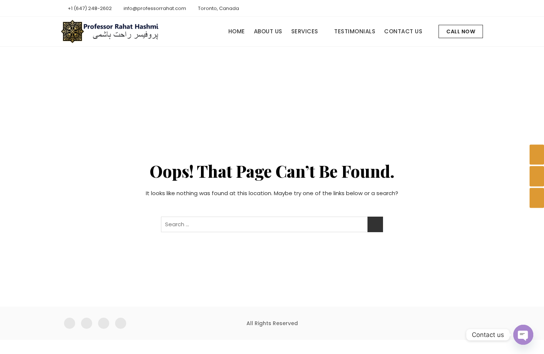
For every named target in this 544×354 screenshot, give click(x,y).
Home (236, 31)
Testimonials (354, 31)
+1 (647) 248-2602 (89, 8)
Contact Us (403, 31)
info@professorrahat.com (154, 8)
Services (304, 31)
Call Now (460, 31)
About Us (268, 31)
